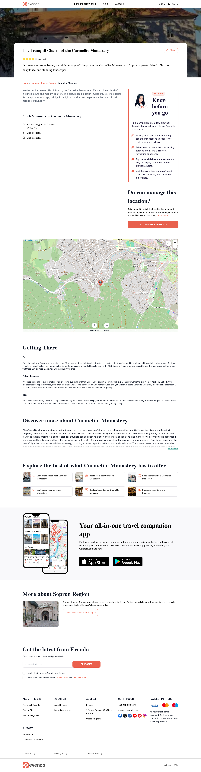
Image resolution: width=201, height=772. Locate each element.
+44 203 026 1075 (127, 705)
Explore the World (85, 4)
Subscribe (86, 664)
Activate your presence (153, 224)
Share (173, 50)
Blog (105, 4)
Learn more (162, 215)
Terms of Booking (94, 753)
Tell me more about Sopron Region (80, 612)
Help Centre (28, 734)
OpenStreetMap (31, 240)
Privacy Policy (79, 677)
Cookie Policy (62, 677)
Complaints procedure (33, 739)
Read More (173, 448)
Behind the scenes (62, 710)
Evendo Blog (28, 710)
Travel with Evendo (31, 705)
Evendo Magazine (31, 715)
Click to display (34, 132)
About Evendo (60, 705)
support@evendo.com (128, 710)
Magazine (119, 4)
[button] (100, 283)
